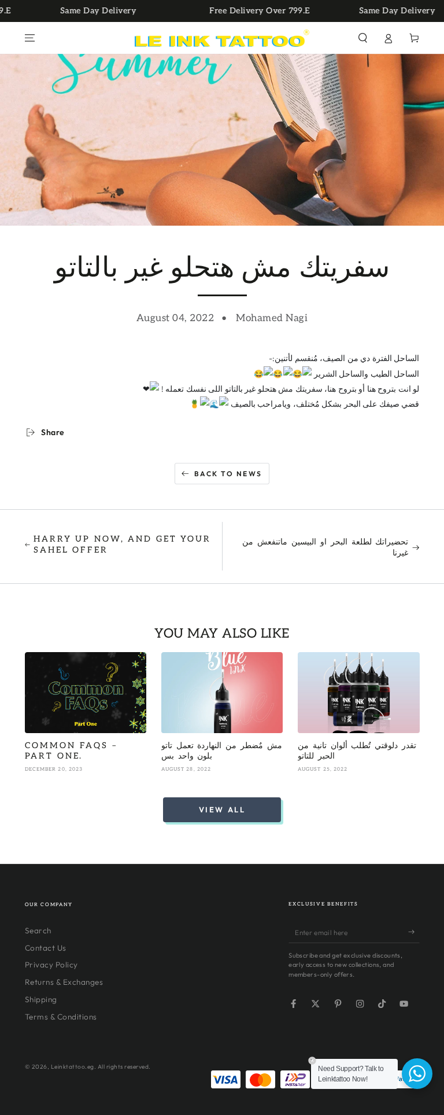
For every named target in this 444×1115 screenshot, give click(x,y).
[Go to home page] (222, 38)
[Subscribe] (414, 932)
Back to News (228, 473)
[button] (363, 38)
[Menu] (30, 38)
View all (222, 809)
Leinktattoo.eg (72, 1066)
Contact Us (45, 948)
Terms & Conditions (61, 1016)
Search (38, 930)
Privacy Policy (51, 964)
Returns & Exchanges (64, 982)
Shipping (41, 999)
